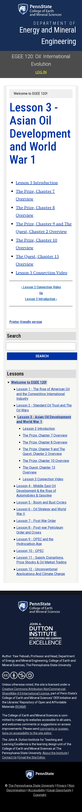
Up (41, 293)
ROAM (20, 706)
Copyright (39, 795)
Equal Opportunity (59, 790)
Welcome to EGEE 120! (31, 94)
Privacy (61, 785)
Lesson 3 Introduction (37, 182)
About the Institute (54, 753)
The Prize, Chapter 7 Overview (45, 435)
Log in (41, 72)
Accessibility (36, 790)
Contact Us (9, 757)
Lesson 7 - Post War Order (36, 521)
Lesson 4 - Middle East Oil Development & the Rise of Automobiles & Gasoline (36, 490)
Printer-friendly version (25, 322)
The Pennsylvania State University (31, 785)
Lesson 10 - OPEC (30, 551)
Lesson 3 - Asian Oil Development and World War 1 (43, 419)
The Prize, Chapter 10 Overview (46, 461)
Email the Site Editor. (32, 757)
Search (42, 356)
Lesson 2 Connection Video (41, 287)
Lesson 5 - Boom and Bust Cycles (41, 502)
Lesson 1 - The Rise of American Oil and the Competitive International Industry (43, 394)
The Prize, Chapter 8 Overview (45, 442)
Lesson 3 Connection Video (41, 272)
